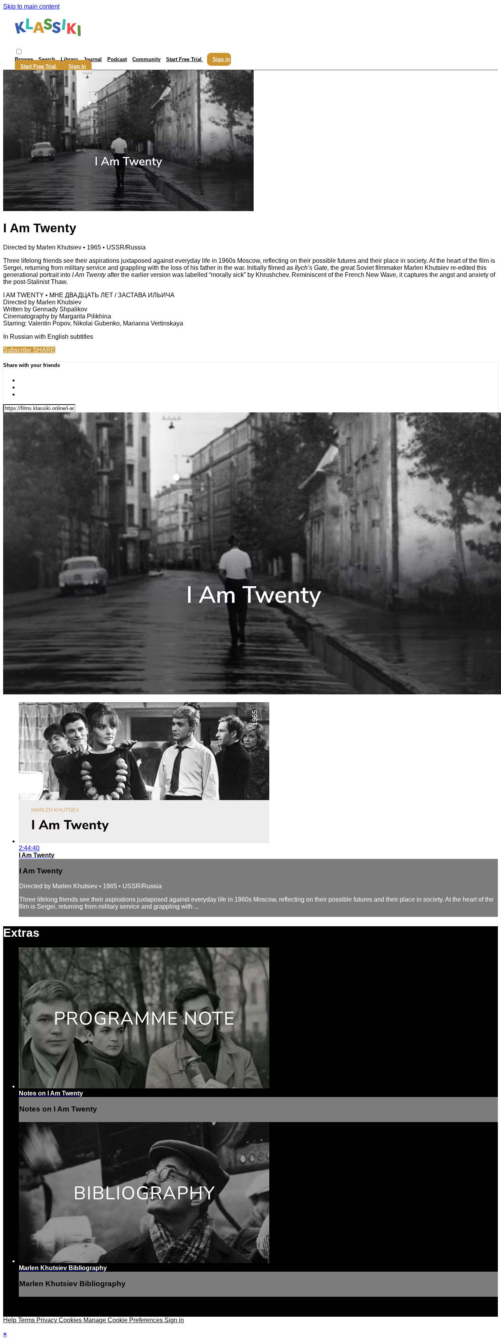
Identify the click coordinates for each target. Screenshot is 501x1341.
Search (47, 59)
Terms (27, 1320)
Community (146, 59)
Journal (92, 59)
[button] (19, 51)
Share (44, 350)
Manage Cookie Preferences (123, 1320)
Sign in (221, 59)
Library (69, 59)
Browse (24, 59)
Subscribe (18, 350)
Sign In (77, 66)
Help (10, 1320)
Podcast (117, 59)
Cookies (71, 1320)
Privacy (47, 1320)
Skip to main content (31, 6)
